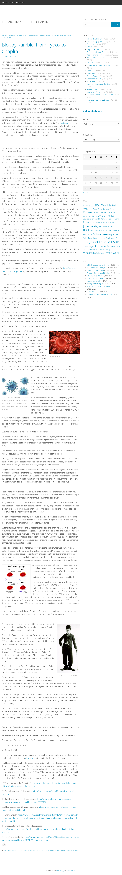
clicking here (30, 758)
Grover (89, 71)
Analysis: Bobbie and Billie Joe (98, 273)
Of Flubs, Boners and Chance (98, 265)
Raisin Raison (92, 291)
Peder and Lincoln (94, 79)
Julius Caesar (102, 227)
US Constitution (89, 249)
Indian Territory (109, 222)
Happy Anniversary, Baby (96, 283)
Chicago (87, 212)
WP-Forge (60, 870)
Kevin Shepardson (101, 230)
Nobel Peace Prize (90, 238)
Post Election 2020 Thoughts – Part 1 (101, 286)
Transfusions (70, 850)
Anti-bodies (7, 850)
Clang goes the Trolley (95, 270)
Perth (118, 238)
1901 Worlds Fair (88, 206)
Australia (101, 209)
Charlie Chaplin (40, 850)
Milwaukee (100, 234)
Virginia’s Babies (93, 49)
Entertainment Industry (49, 36)
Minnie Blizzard (93, 89)
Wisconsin (89, 252)
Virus (3, 852)
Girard (96, 222)
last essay (65, 123)
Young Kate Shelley (94, 281)
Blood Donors (22, 850)
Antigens (14, 850)
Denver (94, 216)
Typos (76, 850)
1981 (85, 209)
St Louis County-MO (88, 247)
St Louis (113, 242)
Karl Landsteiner (59, 850)
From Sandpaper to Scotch (97, 57)
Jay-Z (115, 222)
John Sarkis (90, 226)
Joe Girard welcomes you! (96, 268)
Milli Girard (87, 234)
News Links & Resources (96, 278)
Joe (16, 57)
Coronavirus (50, 850)
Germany (88, 222)
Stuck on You (92, 81)
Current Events (33, 36)
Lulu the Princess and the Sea (98, 84)
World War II (112, 252)
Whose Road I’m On (94, 39)
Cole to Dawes (92, 76)
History (63, 36)
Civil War (95, 212)
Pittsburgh (87, 242)
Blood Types (31, 850)
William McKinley (105, 250)
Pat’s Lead (91, 44)
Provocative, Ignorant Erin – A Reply (100, 294)
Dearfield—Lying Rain (95, 41)
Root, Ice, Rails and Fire (96, 52)
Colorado (102, 212)
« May (85, 192)
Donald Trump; (106, 215)
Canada (112, 209)
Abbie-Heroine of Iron (95, 55)
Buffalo (107, 209)
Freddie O (91, 73)
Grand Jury (101, 222)
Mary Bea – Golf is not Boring (98, 100)
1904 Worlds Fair (105, 205)
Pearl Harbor (111, 238)
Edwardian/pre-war (90, 219)
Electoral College (104, 219)
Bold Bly (90, 63)
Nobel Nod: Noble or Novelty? (98, 65)
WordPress (71, 870)
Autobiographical (9, 36)
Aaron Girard (92, 209)
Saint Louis (98, 242)
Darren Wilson (87, 216)
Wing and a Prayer (94, 92)
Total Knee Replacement (107, 246)
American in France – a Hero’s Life (100, 94)
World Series (100, 253)
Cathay (89, 47)
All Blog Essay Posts (94, 276)
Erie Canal (115, 219)
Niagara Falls (113, 235)
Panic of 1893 (101, 238)
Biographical (21, 36)
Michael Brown (114, 230)
